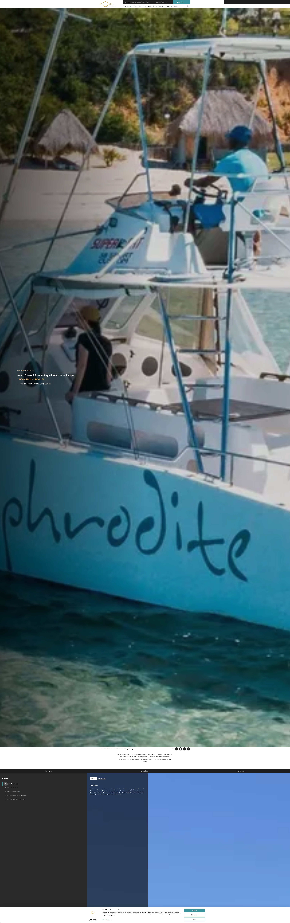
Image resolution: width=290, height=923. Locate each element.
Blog (140, 6)
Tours (144, 6)
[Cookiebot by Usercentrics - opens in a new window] (92, 920)
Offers (134, 6)
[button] (176, 748)
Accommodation (101, 778)
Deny (194, 919)
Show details (106, 920)
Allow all (194, 910)
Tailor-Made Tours (107, 749)
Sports (149, 6)
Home (101, 749)
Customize (194, 915)
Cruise (155, 6)
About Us (168, 6)
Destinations (127, 6)
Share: (173, 749)
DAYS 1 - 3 (93, 778)
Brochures (161, 6)
